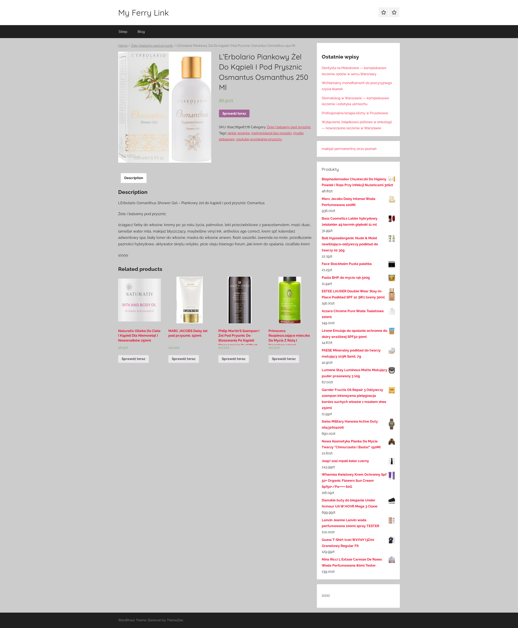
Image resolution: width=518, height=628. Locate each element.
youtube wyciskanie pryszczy (259, 139)
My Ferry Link (143, 12)
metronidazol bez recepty (271, 133)
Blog (141, 31)
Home (122, 46)
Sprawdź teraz (234, 113)
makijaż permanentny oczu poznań (349, 149)
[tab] (134, 178)
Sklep (123, 31)
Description (133, 178)
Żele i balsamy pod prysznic (152, 46)
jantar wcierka (239, 133)
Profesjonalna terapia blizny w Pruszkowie (355, 113)
